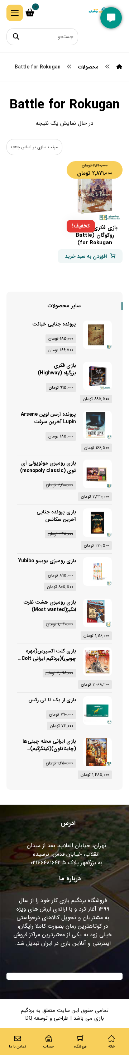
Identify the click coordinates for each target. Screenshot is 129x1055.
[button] (14, 13)
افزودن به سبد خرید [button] (86, 256)
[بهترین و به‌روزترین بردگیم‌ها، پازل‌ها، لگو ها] (99, 12)
